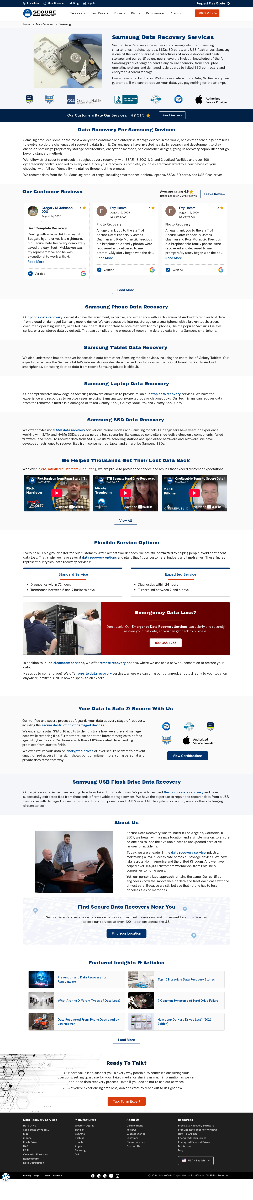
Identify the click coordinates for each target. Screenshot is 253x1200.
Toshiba (80, 1138)
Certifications (134, 1125)
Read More (36, 261)
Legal (37, 1175)
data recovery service (188, 852)
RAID (134, 13)
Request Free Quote (211, 3)
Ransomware (155, 13)
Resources (185, 1120)
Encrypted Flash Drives (192, 1138)
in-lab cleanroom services (64, 663)
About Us (132, 1120)
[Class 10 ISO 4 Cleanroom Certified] (156, 99)
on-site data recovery (95, 673)
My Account (185, 1146)
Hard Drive (98, 13)
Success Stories (135, 1134)
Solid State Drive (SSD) (36, 1129)
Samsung (80, 1150)
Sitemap (57, 1175)
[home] (40, 13)
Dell (77, 1154)
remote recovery (113, 663)
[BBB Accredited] (126, 99)
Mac (25, 1134)
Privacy (27, 1175)
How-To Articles (187, 1134)
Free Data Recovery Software (196, 1125)
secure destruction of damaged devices (73, 725)
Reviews (131, 1129)
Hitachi (79, 1142)
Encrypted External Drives (194, 1142)
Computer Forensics (35, 1154)
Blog (180, 1150)
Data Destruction (33, 1163)
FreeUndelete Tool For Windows (197, 1129)
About (175, 13)
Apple (78, 1146)
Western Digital (84, 1125)
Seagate (80, 1134)
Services (76, 13)
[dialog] (6, 1177)
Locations (132, 1138)
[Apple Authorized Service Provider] (211, 99)
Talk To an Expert (126, 1101)
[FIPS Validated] (49, 99)
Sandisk (79, 1129)
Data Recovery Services (40, 1120)
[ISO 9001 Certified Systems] (178, 99)
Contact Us (133, 1146)
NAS (25, 1146)
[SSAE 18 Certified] (29, 99)
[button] (77, 13)
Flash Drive (30, 1142)
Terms (46, 1175)
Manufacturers (85, 1120)
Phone (118, 13)
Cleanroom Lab (135, 1142)
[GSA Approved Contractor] (84, 99)
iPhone (27, 1138)
